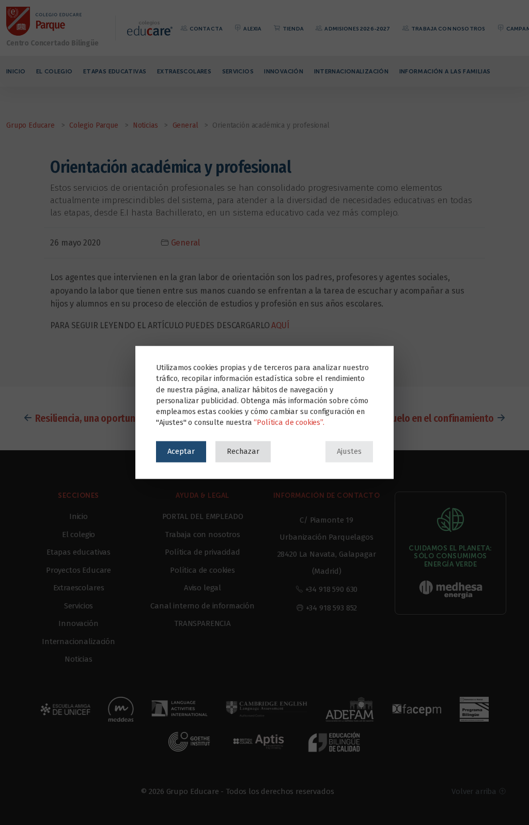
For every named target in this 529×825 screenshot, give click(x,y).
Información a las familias (445, 71)
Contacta (206, 28)
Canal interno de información (202, 605)
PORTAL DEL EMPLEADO (202, 516)
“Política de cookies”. (289, 422)
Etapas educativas (114, 71)
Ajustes (349, 451)
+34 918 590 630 (331, 589)
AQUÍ (280, 325)
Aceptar (181, 451)
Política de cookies (202, 570)
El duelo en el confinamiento (435, 418)
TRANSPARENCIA (202, 623)
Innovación (283, 71)
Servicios (238, 71)
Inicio (15, 71)
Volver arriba (475, 791)
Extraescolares (184, 71)
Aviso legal (202, 587)
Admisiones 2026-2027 (356, 28)
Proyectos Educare (78, 570)
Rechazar (243, 451)
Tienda (293, 28)
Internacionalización (351, 71)
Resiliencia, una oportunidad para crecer (118, 418)
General (185, 243)
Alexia (251, 28)
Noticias (78, 659)
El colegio (54, 71)
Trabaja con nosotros (447, 28)
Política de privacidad (202, 552)
